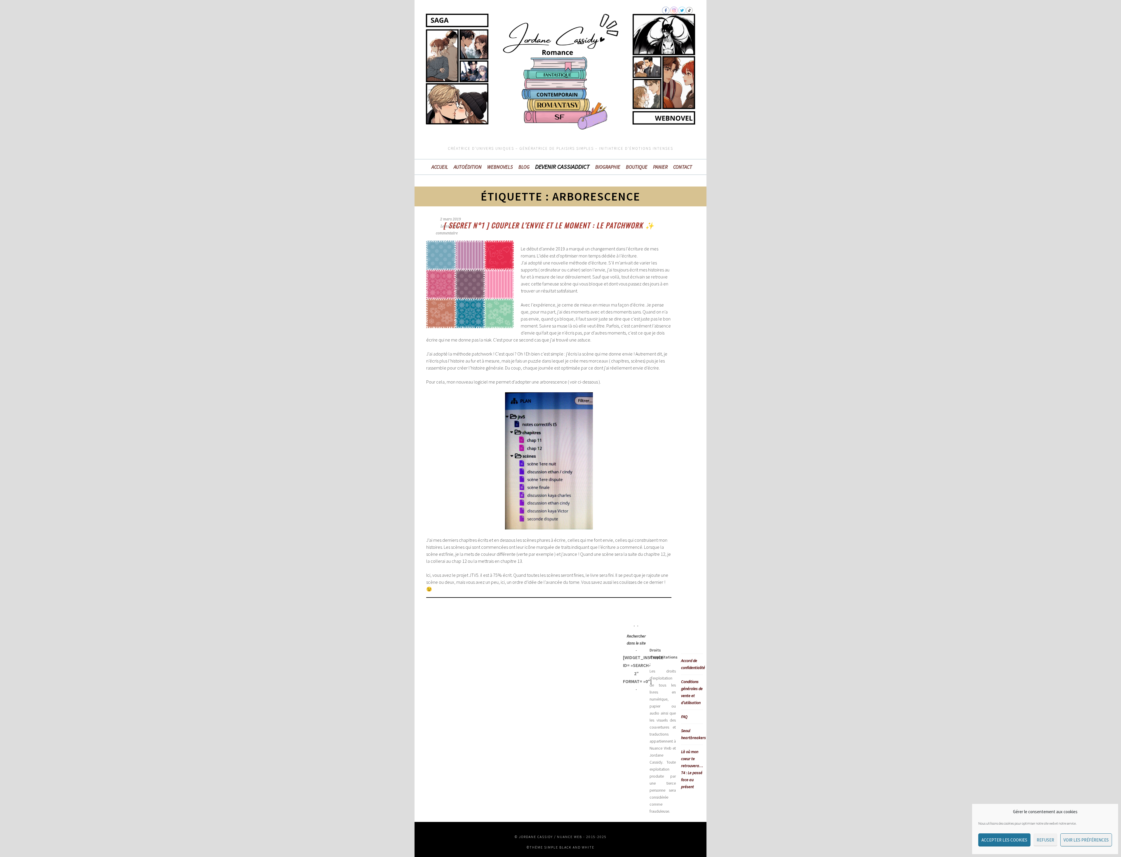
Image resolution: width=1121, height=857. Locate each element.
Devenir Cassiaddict (562, 166)
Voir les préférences (1086, 840)
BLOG (524, 167)
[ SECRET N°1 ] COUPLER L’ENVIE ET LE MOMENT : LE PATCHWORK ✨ (549, 225)
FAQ (684, 716)
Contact (682, 167)
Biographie (607, 167)
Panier (660, 167)
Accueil (439, 167)
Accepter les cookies (1004, 840)
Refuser (1045, 840)
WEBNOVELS (500, 167)
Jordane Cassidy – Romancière (473, 41)
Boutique (636, 167)
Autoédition (468, 167)
